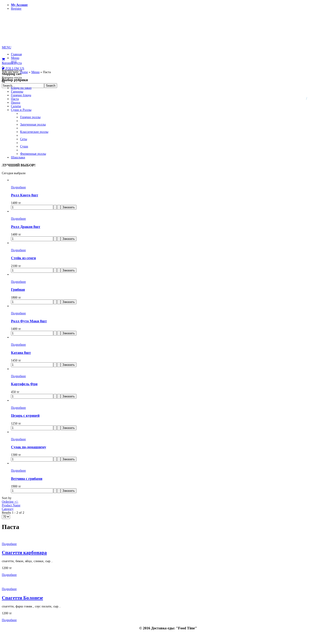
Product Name (11, 505)
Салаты (16, 106)
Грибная (18, 289)
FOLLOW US (14, 68)
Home (24, 72)
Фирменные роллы (33, 153)
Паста (15, 99)
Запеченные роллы (33, 124)
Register (16, 8)
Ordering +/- (10, 501)
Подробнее (18, 187)
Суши (24, 146)
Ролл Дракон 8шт (25, 226)
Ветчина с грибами (26, 478)
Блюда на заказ (21, 88)
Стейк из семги (23, 258)
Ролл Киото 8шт (24, 195)
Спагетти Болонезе (22, 598)
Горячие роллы (30, 117)
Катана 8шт (21, 352)
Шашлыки (18, 157)
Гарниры (17, 91)
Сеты (23, 139)
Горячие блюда (21, 95)
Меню (35, 72)
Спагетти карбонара (24, 552)
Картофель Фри (24, 384)
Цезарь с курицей (25, 415)
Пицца (15, 102)
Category (7, 509)
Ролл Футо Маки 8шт (29, 321)
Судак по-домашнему (28, 447)
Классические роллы (34, 132)
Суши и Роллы (21, 110)
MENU (6, 47)
